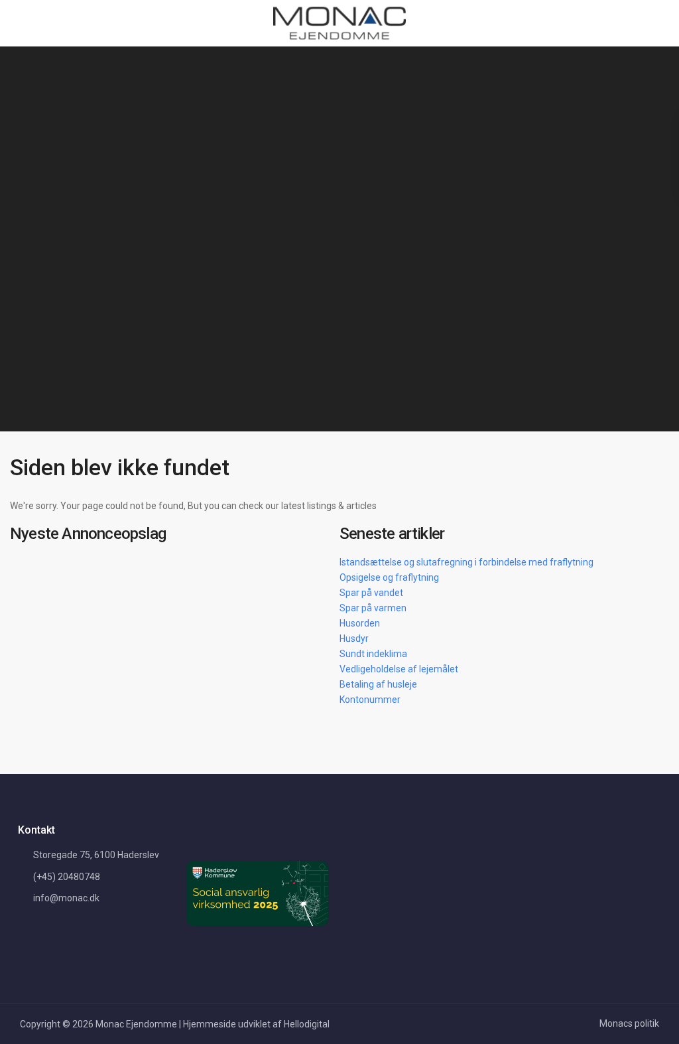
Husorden (360, 623)
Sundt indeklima (373, 653)
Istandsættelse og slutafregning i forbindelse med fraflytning (466, 562)
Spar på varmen (373, 608)
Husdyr (354, 638)
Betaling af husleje (378, 684)
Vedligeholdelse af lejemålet (399, 669)
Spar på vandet (371, 592)
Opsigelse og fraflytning (389, 577)
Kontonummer (370, 699)
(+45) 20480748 (66, 876)
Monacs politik (629, 1023)
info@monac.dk (66, 898)
